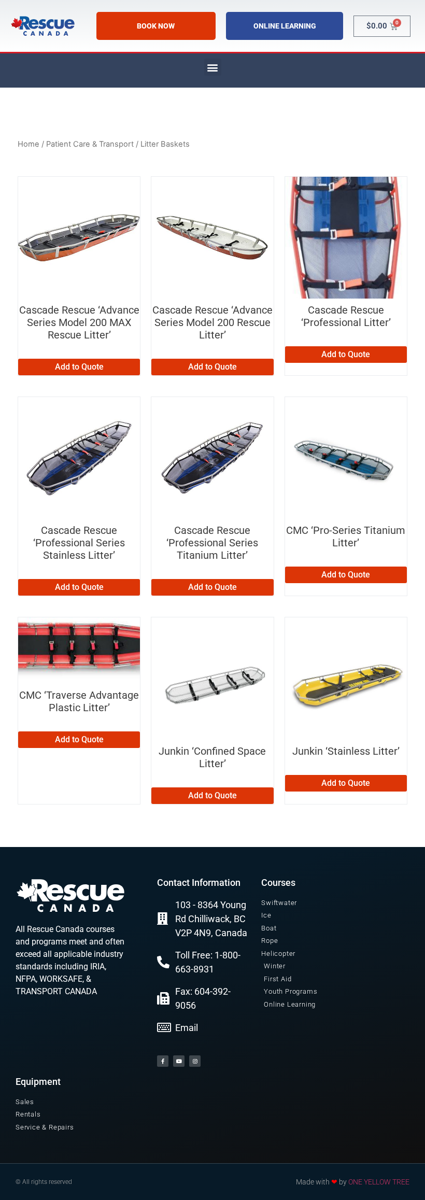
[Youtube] (179, 1061)
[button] (212, 67)
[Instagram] (195, 1061)
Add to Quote (79, 367)
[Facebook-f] (162, 1061)
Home (28, 144)
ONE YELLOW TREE (378, 1182)
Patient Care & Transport (90, 144)
